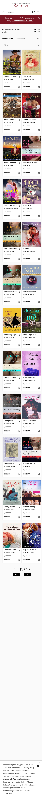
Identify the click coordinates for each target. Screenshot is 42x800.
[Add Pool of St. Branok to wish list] (38, 173)
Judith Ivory (28, 208)
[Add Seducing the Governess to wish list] (38, 130)
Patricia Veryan (10, 467)
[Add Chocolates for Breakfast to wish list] (19, 560)
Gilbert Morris (29, 79)
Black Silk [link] (27, 206)
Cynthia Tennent (30, 510)
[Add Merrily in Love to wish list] (19, 517)
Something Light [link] (10, 335)
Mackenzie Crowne (12, 208)
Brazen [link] (26, 249)
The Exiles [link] (27, 77)
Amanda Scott (29, 294)
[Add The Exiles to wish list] (38, 86)
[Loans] (34, 12)
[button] (34, 31)
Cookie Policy (8, 793)
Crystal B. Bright (30, 423)
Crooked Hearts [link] (29, 378)
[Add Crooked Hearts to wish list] (38, 388)
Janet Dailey (9, 79)
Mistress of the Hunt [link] (30, 292)
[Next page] (29, 569)
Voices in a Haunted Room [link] (11, 292)
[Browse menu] (38, 12)
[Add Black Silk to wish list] (38, 216)
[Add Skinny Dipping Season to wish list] (38, 517)
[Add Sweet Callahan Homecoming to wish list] (19, 130)
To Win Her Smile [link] (10, 206)
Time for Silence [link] (10, 378)
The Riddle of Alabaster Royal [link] (11, 464)
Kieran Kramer (29, 553)
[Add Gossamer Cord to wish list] (38, 474)
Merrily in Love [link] (9, 507)
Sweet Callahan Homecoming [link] (11, 120)
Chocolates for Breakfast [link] (11, 550)
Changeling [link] (8, 421)
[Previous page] (14, 569)
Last (27, 575)
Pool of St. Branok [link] (30, 163)
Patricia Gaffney (30, 380)
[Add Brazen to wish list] (38, 259)
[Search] (3, 12)
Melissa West (10, 510)
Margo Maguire (30, 122)
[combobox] (16, 12)
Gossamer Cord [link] (29, 464)
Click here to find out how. (22, 21)
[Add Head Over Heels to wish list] (38, 431)
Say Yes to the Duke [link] (30, 550)
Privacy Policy (29, 768)
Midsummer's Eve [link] (10, 249)
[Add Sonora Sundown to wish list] (19, 173)
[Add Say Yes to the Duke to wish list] (38, 560)
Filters (6, 45)
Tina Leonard (10, 122)
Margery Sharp (10, 337)
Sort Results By (7, 39)
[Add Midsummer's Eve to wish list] (19, 259)
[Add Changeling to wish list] (19, 431)
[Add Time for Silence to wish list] (19, 388)
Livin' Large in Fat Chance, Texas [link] (30, 335)
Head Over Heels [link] (29, 421)
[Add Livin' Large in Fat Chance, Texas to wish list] (38, 345)
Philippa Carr (29, 165)
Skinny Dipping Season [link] (30, 507)
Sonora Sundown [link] (10, 163)
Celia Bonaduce (30, 337)
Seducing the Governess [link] (30, 120)
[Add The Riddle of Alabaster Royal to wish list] (19, 474)
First (16, 575)
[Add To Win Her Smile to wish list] (19, 216)
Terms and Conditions (11, 768)
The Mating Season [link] (11, 77)
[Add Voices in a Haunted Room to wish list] (19, 302)
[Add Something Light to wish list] (19, 345)
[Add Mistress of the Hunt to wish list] (38, 302)
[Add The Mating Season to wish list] (19, 86)
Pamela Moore (10, 553)
